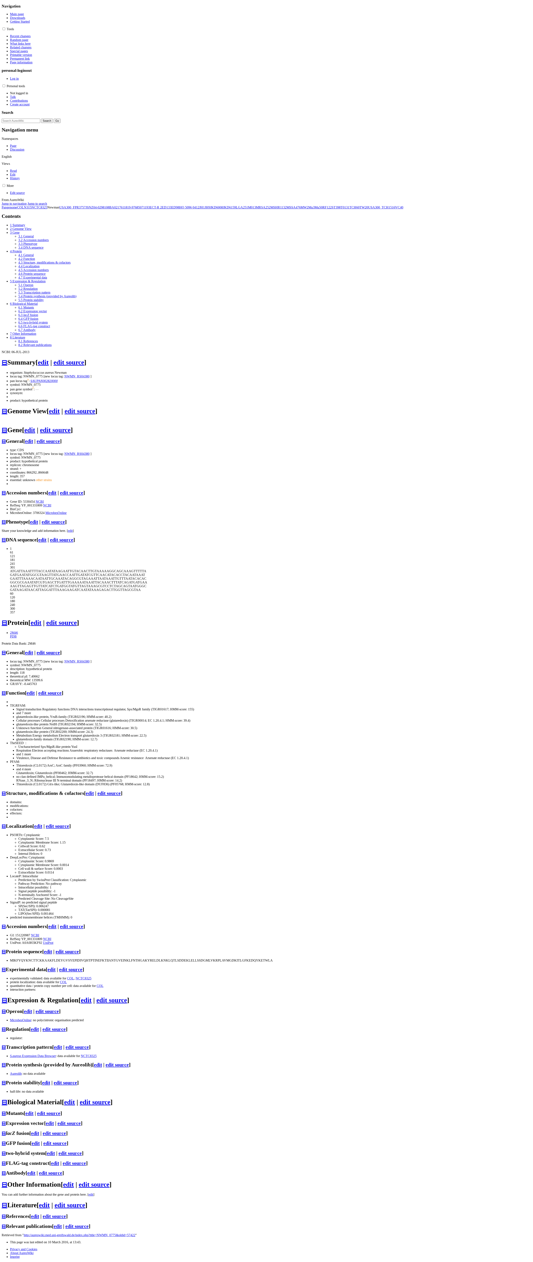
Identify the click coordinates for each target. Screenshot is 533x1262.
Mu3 (311, 207)
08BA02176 (114, 207)
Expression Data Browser (33, 1056)
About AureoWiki (22, 1253)
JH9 (207, 207)
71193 (146, 207)
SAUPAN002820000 (44, 381)
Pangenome (9, 207)
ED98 (175, 207)
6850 (138, 207)
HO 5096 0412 (189, 207)
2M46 (14, 632)
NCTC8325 (39, 207)
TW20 (364, 207)
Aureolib (16, 1073)
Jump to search (37, 203)
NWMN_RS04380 (77, 376)
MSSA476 (293, 207)
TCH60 (354, 207)
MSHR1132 (278, 207)
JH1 (202, 207)
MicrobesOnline (56, 513)
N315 (27, 207)
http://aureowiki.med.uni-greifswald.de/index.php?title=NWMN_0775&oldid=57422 (79, 1235)
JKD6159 (229, 207)
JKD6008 (216, 207)
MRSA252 (263, 207)
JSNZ (89, 207)
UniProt (48, 942)
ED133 (166, 207)
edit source (69, 362)
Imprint (15, 1256)
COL (20, 207)
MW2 (304, 207)
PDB (13, 636)
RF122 (327, 207)
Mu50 (319, 207)
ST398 (336, 207)
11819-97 (128, 207)
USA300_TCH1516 (381, 207)
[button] (3, 28)
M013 (252, 207)
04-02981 (99, 207)
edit (43, 362)
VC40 (399, 207)
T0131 (345, 207)
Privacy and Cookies (23, 1249)
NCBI (40, 501)
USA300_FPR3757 (72, 207)
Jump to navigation (14, 203)
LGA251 (242, 207)
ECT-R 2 (156, 207)
